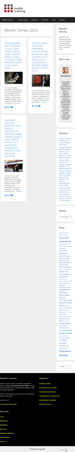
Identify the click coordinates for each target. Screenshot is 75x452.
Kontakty (62, 20)
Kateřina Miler (66, 269)
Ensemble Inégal (64, 260)
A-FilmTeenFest (63, 233)
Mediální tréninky (7, 20)
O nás (53, 20)
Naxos (65, 292)
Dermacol (63, 251)
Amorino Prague (63, 235)
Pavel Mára (65, 308)
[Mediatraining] (15, 8)
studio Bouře (66, 321)
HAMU (61, 265)
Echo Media (65, 258)
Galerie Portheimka (65, 263)
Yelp (60, 336)
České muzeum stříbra (63, 343)
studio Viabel (64, 323)
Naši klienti (45, 20)
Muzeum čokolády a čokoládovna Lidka (64, 285)
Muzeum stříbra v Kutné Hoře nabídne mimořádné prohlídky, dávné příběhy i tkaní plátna (65, 164)
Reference (34, 20)
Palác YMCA (64, 295)
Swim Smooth (63, 326)
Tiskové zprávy (23, 20)
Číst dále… (18, 103)
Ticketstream (63, 328)
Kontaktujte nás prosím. (8, 404)
